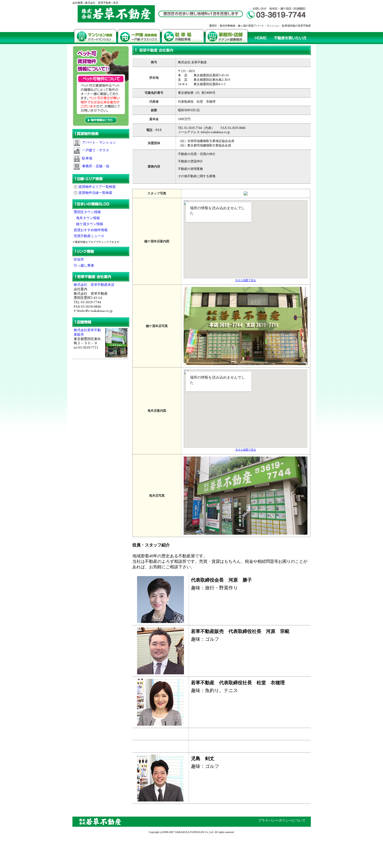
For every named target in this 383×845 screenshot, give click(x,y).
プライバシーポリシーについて (282, 820)
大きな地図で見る (245, 280)
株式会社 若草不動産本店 (94, 285)
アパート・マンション (99, 142)
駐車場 (87, 158)
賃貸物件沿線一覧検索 (95, 193)
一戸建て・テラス (95, 150)
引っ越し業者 (84, 265)
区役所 (79, 259)
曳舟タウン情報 (87, 218)
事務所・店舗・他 (95, 166)
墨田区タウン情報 (88, 212)
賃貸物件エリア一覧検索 (97, 187)
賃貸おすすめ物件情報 (91, 230)
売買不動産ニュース (89, 236)
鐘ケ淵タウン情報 (89, 224)
